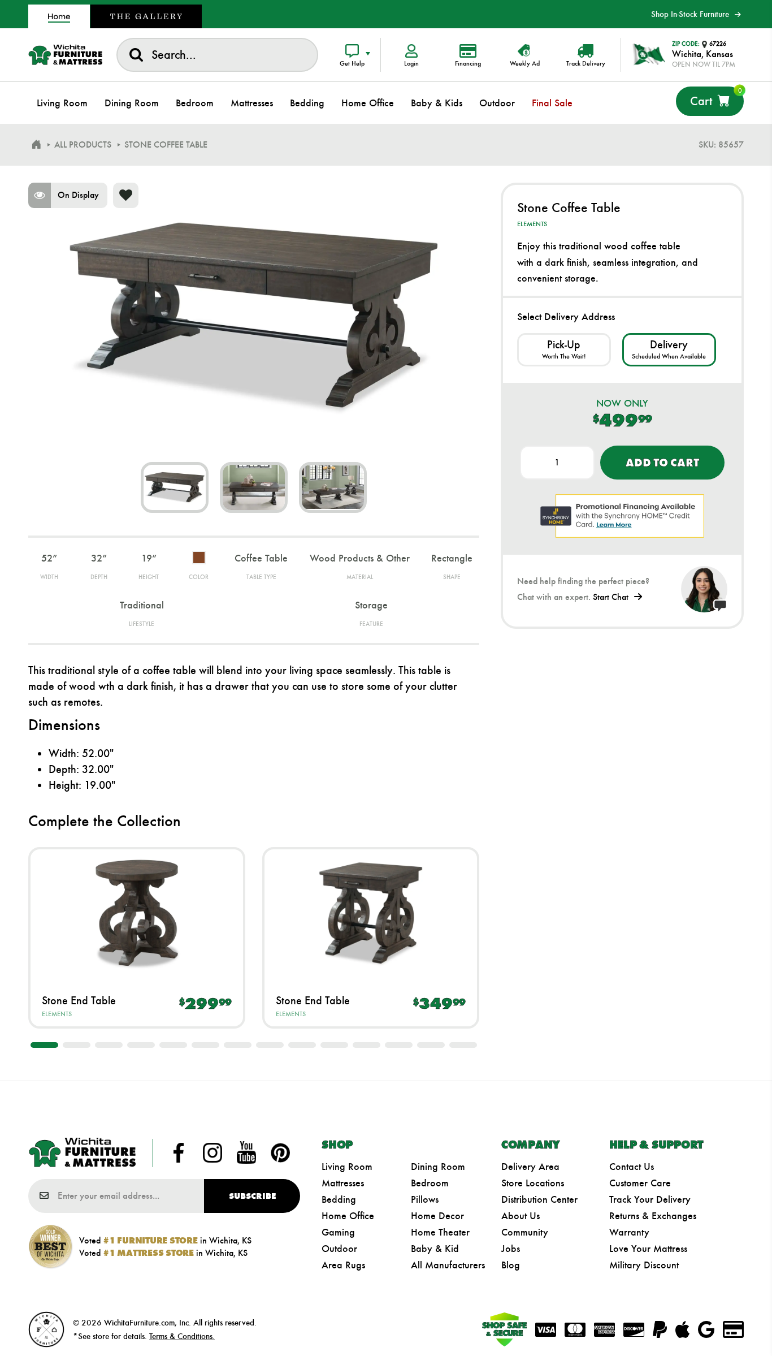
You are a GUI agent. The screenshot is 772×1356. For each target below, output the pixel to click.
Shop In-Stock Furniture (690, 14)
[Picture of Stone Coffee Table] (175, 487)
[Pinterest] (280, 1153)
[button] (44, 1045)
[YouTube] (246, 1153)
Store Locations (532, 1183)
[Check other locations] (564, 350)
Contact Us (631, 1166)
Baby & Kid (435, 1248)
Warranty (629, 1232)
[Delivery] (669, 350)
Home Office (348, 1216)
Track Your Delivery (650, 1199)
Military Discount (644, 1265)
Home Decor (437, 1216)
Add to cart (662, 462)
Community (524, 1232)
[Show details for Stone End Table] (137, 913)
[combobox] (217, 55)
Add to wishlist (125, 195)
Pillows (425, 1199)
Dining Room (438, 1166)
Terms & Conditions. (182, 1336)
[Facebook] (178, 1153)
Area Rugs (343, 1265)
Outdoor (339, 1248)
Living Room (347, 1166)
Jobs (510, 1248)
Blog (510, 1265)
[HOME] (36, 145)
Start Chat (610, 596)
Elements (57, 1014)
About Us (520, 1216)
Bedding (339, 1199)
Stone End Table (79, 1000)
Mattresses (343, 1183)
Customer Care (640, 1183)
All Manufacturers (448, 1265)
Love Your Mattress (648, 1248)
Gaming (338, 1232)
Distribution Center (539, 1199)
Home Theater (440, 1232)
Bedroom (430, 1183)
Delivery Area (530, 1166)
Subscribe (252, 1196)
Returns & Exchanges (652, 1216)
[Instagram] (212, 1153)
